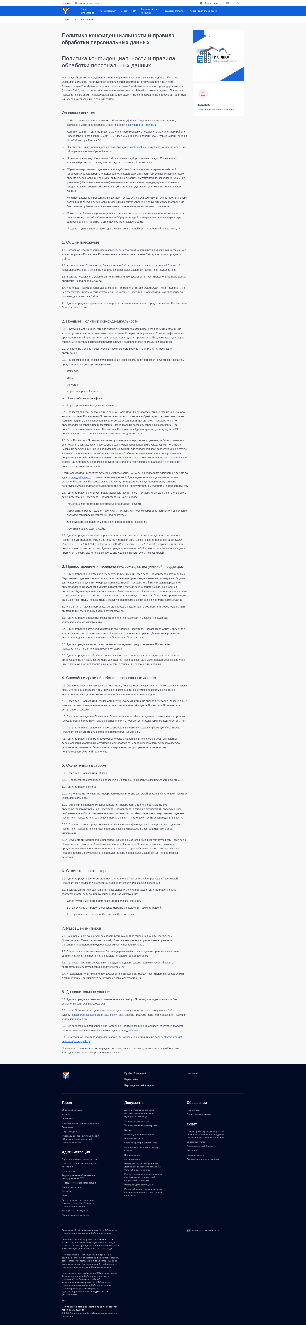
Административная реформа (139, 1109)
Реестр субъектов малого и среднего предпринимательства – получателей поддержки (143, 1192)
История (66, 1114)
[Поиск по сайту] (238, 3)
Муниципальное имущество (76, 1210)
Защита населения (71, 1187)
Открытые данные (71, 1131)
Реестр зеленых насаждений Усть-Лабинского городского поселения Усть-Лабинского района (142, 1166)
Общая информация (72, 1109)
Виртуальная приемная (87, 3)
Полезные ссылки (133, 1138)
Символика (67, 1118)
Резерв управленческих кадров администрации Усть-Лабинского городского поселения (79, 1203)
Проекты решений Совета (200, 1146)
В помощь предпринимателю (139, 1134)
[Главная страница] (69, 11)
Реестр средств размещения (138, 1184)
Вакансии (204, 104)
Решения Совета (195, 1154)
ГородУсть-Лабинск (88, 11)
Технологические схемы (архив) (140, 1125)
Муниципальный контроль (75, 1214)
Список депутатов (196, 1141)
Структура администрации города (79, 1159)
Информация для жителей (203, 10)
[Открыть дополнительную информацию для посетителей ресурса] (7, 11)
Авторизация (211, 3)
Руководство (68, 1171)
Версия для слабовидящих (140, 1085)
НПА (134, 10)
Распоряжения (132, 1159)
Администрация (108, 10)
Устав (64, 1195)
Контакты (66, 3)
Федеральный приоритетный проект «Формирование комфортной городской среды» (80, 1138)
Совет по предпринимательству (140, 1142)
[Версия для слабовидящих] (227, 3)
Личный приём (194, 1109)
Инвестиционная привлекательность (80, 1122)
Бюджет (128, 1130)
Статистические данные (199, 1114)
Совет (124, 10)
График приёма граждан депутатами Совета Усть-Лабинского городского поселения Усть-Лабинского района (205, 1134)
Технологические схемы (136, 1121)
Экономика (67, 1127)
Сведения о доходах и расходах (203, 1159)
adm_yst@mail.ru (99, 1291)
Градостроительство (174, 10)
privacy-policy (87, 19)
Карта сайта (131, 1079)
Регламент (192, 1150)
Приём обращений (135, 1073)
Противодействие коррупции (150, 11)
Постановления (132, 1155)
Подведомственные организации (79, 1182)
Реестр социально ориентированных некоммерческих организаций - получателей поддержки (143, 1177)
